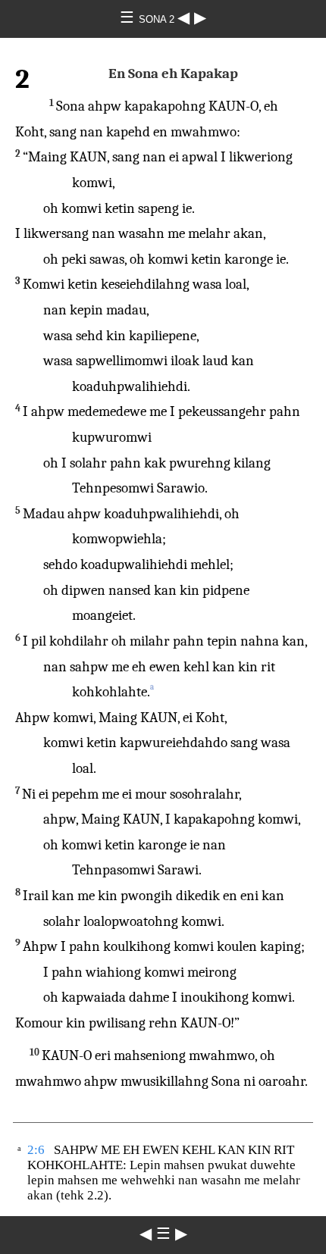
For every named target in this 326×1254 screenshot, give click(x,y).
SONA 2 (158, 19)
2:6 (36, 1150)
